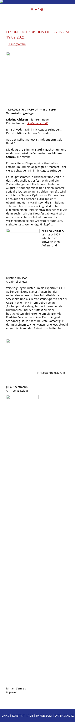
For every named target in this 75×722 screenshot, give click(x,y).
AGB (30, 715)
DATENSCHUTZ (64, 715)
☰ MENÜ (37, 9)
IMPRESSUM (44, 715)
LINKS (5, 715)
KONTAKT (18, 715)
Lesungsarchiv (17, 44)
